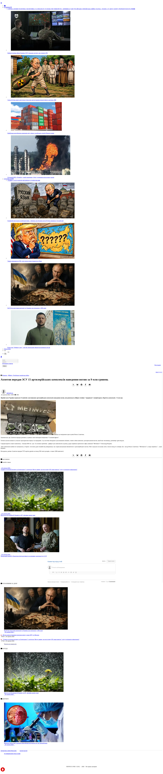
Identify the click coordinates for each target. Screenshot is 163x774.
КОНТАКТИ (23, 751)
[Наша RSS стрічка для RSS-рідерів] (95, 762)
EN (159, 372)
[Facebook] (85, 384)
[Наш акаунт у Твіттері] (68, 762)
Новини (4, 375)
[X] (73, 384)
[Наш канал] (90, 762)
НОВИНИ (7, 7)
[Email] (89, 384)
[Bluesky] (77, 384)
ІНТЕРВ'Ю (26, 180)
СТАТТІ (15, 180)
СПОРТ (115, 9)
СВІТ (72, 9)
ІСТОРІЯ (32, 180)
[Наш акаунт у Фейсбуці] (77, 762)
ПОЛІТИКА (22, 9)
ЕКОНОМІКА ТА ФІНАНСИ (35, 9)
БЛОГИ (20, 180)
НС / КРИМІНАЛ (65, 9)
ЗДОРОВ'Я (121, 9)
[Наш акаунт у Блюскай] (73, 762)
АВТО (111, 9)
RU (161, 372)
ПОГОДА (128, 9)
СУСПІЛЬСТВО (49, 9)
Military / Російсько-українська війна (18, 375)
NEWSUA (10, 393)
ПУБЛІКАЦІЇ (8, 179)
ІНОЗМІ (37, 180)
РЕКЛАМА (7, 349)
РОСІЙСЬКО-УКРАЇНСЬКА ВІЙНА (85, 9)
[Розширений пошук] (5, 354)
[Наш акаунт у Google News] (85, 762)
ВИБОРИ (57, 9)
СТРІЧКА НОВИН (13, 9)
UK (157, 372)
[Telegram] (81, 384)
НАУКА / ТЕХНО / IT (102, 9)
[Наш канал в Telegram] (80, 762)
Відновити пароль (7, 363)
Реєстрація (158, 365)
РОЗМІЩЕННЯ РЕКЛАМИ (12, 753)
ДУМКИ (9, 180)
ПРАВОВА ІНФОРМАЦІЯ (9, 751)
